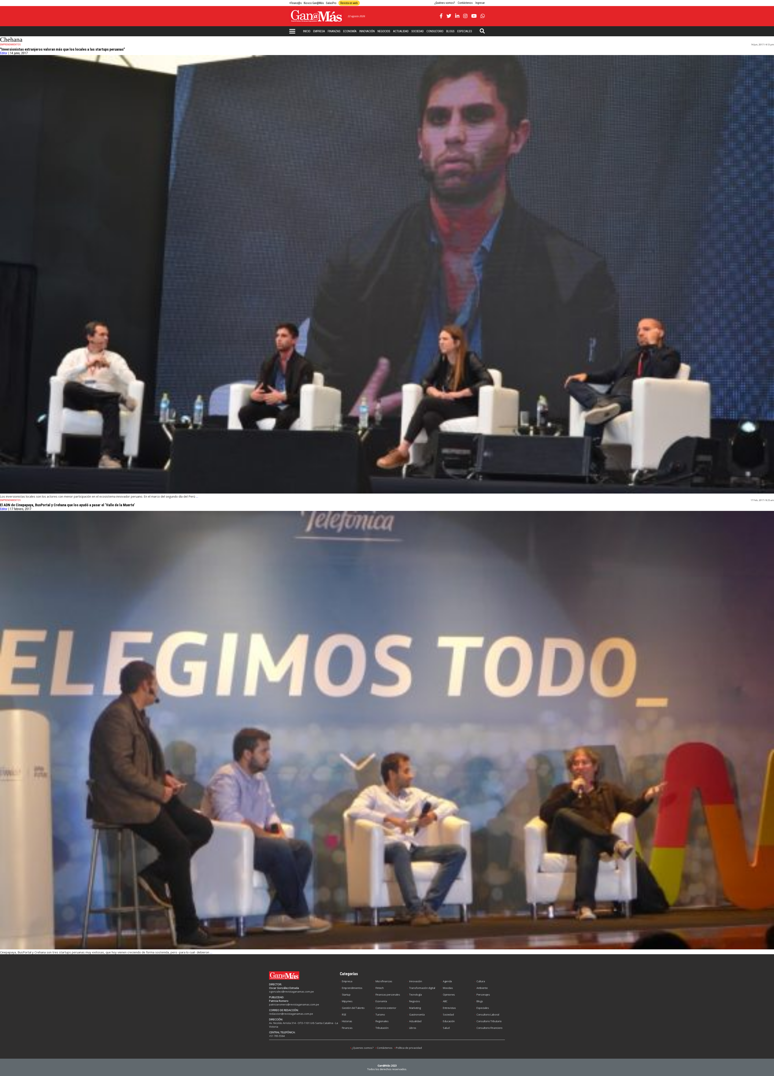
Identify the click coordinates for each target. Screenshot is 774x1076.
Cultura (480, 981)
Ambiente (482, 988)
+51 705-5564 (277, 1036)
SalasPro (331, 3)
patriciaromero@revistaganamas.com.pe (294, 1004)
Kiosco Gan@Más (314, 3)
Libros (412, 1028)
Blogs (450, 31)
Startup (346, 994)
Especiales (464, 31)
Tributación (382, 1028)
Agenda (447, 981)
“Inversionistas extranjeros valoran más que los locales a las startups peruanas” (62, 49)
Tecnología (415, 994)
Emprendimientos (352, 988)
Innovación (367, 31)
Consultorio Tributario (489, 1021)
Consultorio (435, 31)
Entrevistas (449, 1008)
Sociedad (417, 31)
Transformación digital (422, 988)
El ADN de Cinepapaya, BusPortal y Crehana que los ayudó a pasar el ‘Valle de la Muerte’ (67, 505)
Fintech (380, 988)
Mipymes (347, 1001)
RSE (344, 1014)
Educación (449, 1021)
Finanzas (334, 31)
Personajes (483, 994)
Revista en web (349, 3)
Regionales (382, 1021)
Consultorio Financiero (489, 1028)
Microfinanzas (384, 981)
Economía (350, 31)
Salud (446, 1028)
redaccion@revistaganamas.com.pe (291, 1014)
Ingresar (480, 2)
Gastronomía (416, 1014)
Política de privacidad (409, 1048)
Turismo (380, 1014)
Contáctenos (465, 2)
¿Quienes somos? (362, 1048)
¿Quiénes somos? (444, 2)
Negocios (384, 31)
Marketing (415, 1008)
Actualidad (401, 31)
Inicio (306, 31)
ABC (445, 1001)
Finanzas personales (388, 994)
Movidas (448, 988)
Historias (347, 1021)
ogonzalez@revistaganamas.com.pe (291, 991)
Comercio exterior (386, 1008)
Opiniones (449, 994)
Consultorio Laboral (487, 1014)
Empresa (319, 31)
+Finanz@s (295, 3)
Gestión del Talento (353, 1008)
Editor (3, 53)
